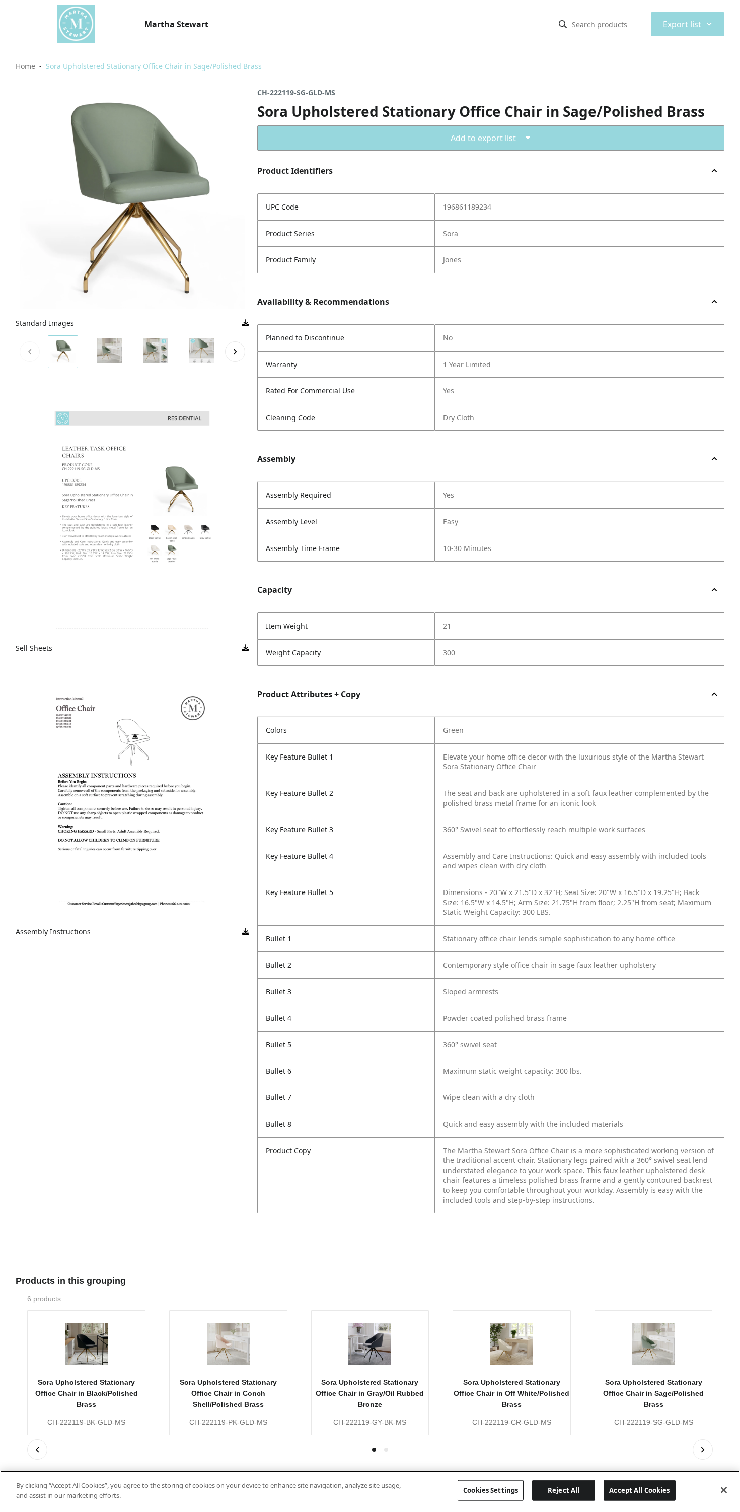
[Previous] (37, 1449)
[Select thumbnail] (63, 351)
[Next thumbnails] (235, 351)
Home (25, 66)
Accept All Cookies (639, 1490)
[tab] (386, 1450)
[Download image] (245, 323)
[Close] (724, 1490)
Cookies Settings (490, 1490)
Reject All (563, 1490)
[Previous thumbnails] (30, 351)
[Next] (703, 1449)
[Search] (563, 24)
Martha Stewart (176, 24)
